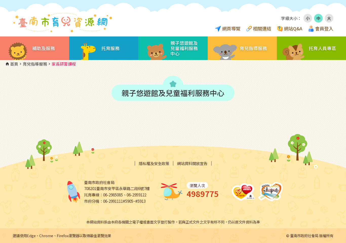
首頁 (11, 64)
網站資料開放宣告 (192, 163)
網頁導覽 (231, 28)
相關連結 (262, 28)
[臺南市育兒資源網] (63, 23)
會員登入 (324, 28)
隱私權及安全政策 (154, 163)
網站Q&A (293, 28)
